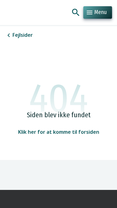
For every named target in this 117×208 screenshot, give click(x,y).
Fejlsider (22, 34)
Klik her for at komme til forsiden (58, 131)
